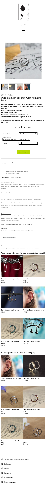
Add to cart (23, 152)
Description (5, 177)
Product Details (16, 177)
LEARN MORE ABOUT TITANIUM (9, 237)
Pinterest (12, 163)
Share (8, 163)
